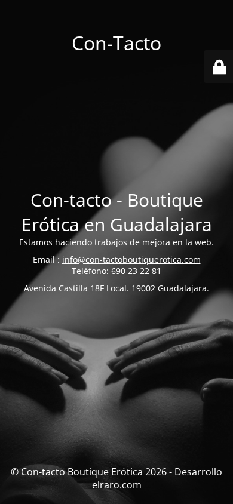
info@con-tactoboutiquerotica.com (131, 259)
